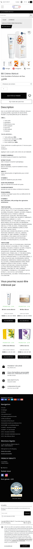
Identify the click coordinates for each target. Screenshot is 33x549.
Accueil (4, 19)
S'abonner (27, 513)
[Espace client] (21, 2)
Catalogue (4, 410)
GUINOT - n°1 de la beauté (8, 429)
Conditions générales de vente (9, 416)
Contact (17, 2)
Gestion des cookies (6, 451)
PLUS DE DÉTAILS (8, 320)
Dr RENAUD (11, 19)
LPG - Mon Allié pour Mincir (8, 436)
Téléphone (4, 467)
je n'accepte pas (8, 546)
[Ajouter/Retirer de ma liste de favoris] (29, 95)
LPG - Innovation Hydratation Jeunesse (11, 434)
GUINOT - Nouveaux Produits (9, 427)
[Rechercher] (31, 15)
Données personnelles (6, 453)
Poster (28, 68)
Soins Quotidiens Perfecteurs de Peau (13, 76)
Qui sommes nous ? (6, 414)
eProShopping (6, 523)
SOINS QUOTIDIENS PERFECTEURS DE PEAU (12, 23)
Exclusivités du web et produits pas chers (12, 423)
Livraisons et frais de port (8, 421)
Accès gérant (28, 523)
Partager (7, 68)
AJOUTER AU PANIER (13, 96)
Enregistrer (18, 68)
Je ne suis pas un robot (9, 516)
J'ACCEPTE (25, 546)
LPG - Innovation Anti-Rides (8, 432)
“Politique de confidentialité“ (18, 540)
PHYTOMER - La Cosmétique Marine (10, 425)
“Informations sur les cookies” (25, 539)
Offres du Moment (6, 418)
